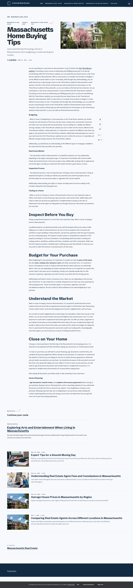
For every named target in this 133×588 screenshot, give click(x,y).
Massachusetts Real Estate (53, 3)
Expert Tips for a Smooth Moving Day (53, 455)
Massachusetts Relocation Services (97, 3)
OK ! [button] (78, 584)
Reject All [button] (100, 584)
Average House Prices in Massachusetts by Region (61, 497)
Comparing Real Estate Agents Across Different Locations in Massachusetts (76, 518)
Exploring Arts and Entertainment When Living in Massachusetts (41, 429)
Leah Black (114, 3)
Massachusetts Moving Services (74, 3)
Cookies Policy (71, 584)
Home (41, 3)
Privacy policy (11, 571)
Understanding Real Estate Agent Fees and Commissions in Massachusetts (76, 476)
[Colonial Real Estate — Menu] (129, 3)
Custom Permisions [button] (88, 584)
